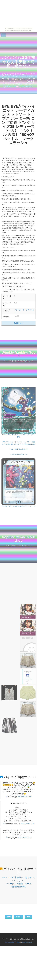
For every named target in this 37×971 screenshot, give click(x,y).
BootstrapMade (27, 942)
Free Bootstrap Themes (12, 942)
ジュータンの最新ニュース (18, 883)
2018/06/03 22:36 (25, 797)
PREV (9, 917)
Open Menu (3, 35)
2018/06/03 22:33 (24, 837)
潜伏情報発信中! (18, 886)
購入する (19, 323)
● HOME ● (18, 917)
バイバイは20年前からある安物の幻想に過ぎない (18, 61)
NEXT (28, 917)
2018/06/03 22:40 (27, 823)
